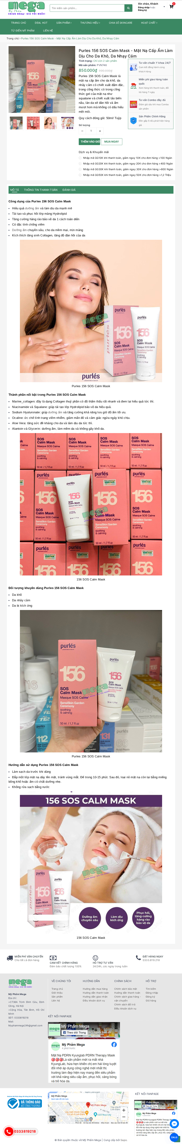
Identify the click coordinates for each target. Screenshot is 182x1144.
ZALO (174, 1137)
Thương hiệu (89, 22)
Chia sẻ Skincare (120, 22)
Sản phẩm (63, 22)
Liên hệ (48, 30)
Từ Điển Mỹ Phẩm (22, 30)
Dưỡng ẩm (19, 230)
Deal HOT (41, 22)
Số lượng (84, 125)
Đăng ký (142, 10)
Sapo (124, 1140)
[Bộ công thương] (24, 1101)
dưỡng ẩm (31, 208)
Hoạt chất (148, 22)
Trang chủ (18, 22)
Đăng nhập (144, 7)
